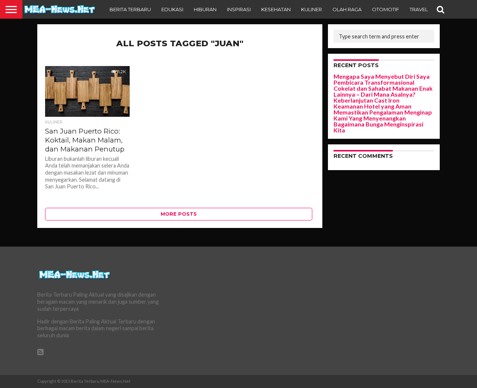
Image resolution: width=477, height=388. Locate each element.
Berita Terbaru (130, 9)
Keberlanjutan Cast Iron (366, 100)
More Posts (179, 214)
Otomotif (385, 9)
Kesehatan (276, 9)
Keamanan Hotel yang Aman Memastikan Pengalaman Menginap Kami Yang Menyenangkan (383, 112)
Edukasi (172, 9)
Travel (419, 9)
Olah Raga (346, 9)
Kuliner (311, 9)
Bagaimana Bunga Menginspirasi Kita (378, 127)
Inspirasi (239, 9)
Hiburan (205, 9)
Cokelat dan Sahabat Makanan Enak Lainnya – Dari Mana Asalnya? (383, 91)
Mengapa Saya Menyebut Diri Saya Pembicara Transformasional (382, 79)
